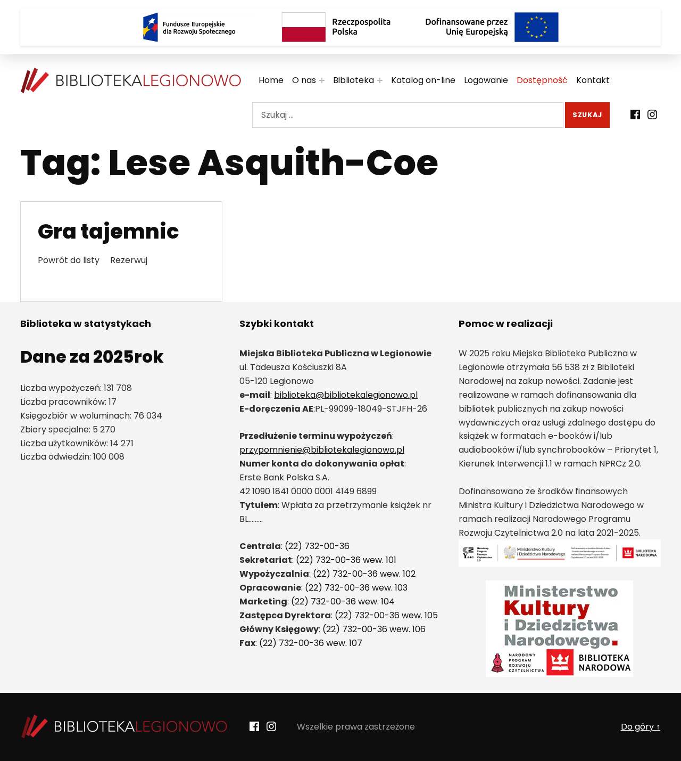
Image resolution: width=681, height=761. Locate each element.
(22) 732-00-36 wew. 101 (346, 560)
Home (271, 80)
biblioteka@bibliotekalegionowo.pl (346, 395)
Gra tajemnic (108, 231)
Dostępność (542, 80)
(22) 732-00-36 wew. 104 (343, 601)
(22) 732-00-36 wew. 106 (374, 629)
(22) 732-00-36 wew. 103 (356, 588)
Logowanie (486, 80)
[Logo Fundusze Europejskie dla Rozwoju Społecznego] (188, 27)
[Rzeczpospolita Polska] (340, 27)
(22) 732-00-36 (317, 546)
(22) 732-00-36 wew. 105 (386, 615)
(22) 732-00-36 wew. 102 (364, 574)
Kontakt (593, 80)
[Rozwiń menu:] (322, 80)
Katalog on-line (423, 80)
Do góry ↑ (640, 727)
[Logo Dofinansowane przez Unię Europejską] (492, 27)
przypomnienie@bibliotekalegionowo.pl (321, 450)
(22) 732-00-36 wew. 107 (310, 643)
